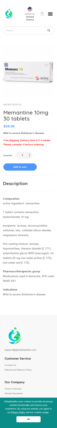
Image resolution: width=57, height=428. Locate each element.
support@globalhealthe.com (20, 349)
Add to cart (20, 166)
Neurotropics (12, 104)
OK (28, 419)
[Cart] (42, 13)
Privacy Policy (18, 412)
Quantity (7, 155)
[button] (50, 14)
